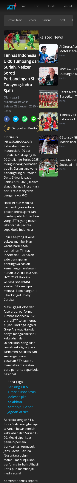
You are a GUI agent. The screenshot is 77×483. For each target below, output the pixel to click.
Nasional (47, 20)
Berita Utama (14, 20)
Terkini (32, 20)
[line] (34, 119)
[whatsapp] (25, 119)
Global (61, 20)
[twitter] (16, 119)
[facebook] (7, 119)
